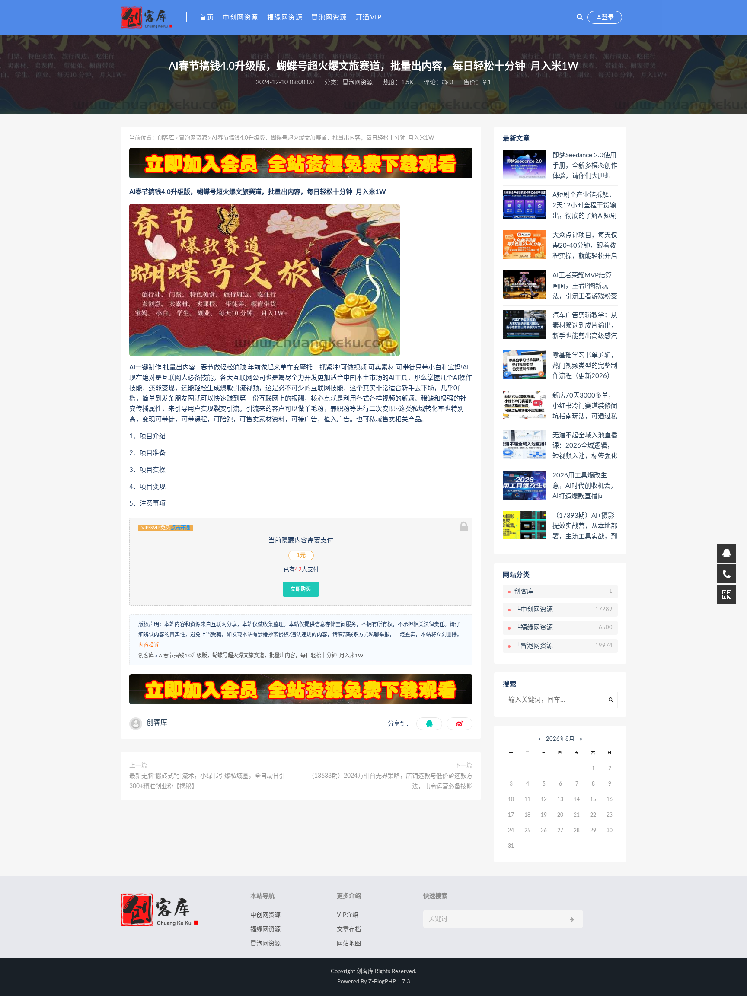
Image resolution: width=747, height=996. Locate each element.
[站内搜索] (579, 17)
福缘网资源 (285, 17)
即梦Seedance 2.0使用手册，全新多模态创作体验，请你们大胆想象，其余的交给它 (584, 166)
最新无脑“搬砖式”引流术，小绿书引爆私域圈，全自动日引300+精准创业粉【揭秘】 (207, 781)
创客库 (165, 138)
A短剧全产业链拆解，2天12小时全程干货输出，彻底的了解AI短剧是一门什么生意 (584, 206)
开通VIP (369, 17)
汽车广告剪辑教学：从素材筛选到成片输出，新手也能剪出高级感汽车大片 (584, 326)
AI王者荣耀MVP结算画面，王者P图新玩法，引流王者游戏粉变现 (584, 286)
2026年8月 (560, 739)
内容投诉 (148, 645)
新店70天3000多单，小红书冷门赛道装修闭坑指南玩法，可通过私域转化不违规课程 (584, 406)
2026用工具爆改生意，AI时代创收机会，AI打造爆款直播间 (584, 486)
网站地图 (349, 944)
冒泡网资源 (329, 17)
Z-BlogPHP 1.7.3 (389, 982)
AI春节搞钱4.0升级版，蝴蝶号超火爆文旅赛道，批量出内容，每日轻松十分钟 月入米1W (261, 655)
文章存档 (349, 929)
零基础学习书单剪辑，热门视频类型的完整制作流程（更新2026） (584, 365)
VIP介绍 (347, 915)
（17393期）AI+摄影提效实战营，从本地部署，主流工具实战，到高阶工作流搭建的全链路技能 (584, 526)
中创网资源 (241, 17)
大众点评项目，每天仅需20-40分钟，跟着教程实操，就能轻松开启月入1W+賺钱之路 (584, 246)
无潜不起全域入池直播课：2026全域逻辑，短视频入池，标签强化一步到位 (584, 446)
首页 (207, 17)
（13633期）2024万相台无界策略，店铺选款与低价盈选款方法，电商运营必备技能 (390, 781)
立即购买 (300, 589)
